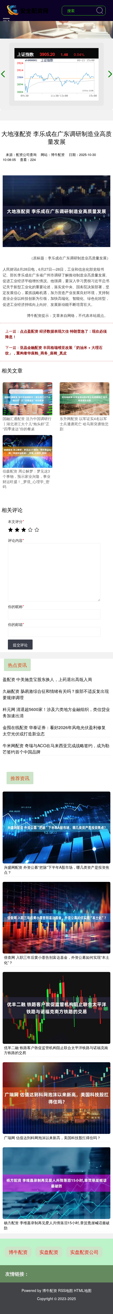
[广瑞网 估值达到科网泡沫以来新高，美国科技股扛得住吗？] (56, 1098)
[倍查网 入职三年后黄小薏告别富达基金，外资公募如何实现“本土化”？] (56, 918)
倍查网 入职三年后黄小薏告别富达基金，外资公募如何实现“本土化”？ (56, 960)
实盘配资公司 (84, 1251)
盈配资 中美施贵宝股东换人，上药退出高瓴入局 (47, 679)
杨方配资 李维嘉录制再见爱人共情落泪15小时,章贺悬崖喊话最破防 (57, 1225)
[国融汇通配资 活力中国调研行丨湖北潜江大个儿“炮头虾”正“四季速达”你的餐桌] (27, 398)
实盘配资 (48, 1251)
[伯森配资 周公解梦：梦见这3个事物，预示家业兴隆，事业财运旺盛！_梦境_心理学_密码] (27, 450)
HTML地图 (82, 1290)
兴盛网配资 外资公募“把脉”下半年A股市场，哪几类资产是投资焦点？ (56, 870)
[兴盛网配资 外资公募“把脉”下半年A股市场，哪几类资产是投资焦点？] (56, 827)
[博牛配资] (28, 10)
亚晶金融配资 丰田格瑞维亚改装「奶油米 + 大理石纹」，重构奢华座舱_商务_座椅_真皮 (53, 350)
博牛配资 (18, 1251)
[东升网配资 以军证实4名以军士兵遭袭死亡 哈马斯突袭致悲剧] (84, 398)
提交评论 (20, 644)
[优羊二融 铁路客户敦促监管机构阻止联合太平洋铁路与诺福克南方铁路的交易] (56, 1008)
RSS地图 (65, 1290)
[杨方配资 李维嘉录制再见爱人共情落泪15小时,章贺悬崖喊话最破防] (56, 1183)
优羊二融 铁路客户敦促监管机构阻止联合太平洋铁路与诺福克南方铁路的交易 (56, 1050)
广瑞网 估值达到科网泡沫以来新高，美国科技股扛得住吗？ (52, 1137)
